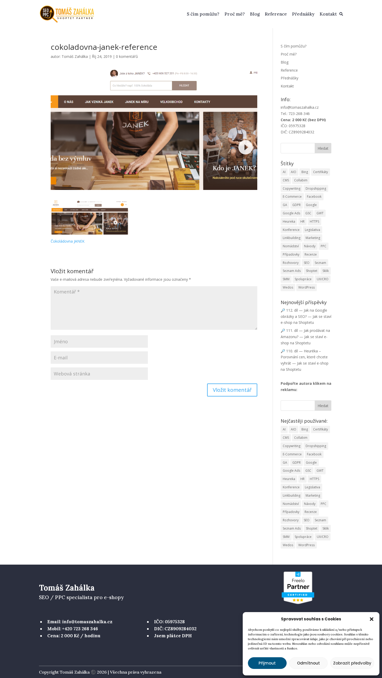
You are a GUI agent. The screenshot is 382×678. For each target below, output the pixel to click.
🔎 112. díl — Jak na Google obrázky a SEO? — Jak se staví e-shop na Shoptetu (306, 316)
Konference (291, 230)
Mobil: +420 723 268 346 (72, 629)
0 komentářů (127, 56)
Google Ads (291, 213)
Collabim (300, 180)
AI (284, 172)
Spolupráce (303, 279)
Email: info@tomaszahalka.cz (79, 622)
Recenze (311, 254)
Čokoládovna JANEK (67, 241)
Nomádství (291, 246)
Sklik (325, 271)
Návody (309, 246)
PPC (323, 246)
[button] (371, 619)
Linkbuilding (291, 238)
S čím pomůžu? (203, 14)
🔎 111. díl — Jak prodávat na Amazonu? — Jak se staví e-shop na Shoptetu (305, 336)
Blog (255, 14)
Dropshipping (316, 188)
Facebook (314, 196)
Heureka (289, 221)
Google (311, 205)
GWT (320, 213)
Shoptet (311, 271)
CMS (286, 180)
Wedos (288, 287)
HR (302, 221)
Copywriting (291, 188)
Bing (304, 172)
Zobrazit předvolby (352, 663)
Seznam (320, 263)
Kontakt (328, 14)
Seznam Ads (292, 271)
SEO (306, 263)
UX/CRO (322, 279)
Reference (276, 14)
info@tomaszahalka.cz (300, 107)
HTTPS (314, 221)
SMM (286, 279)
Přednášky (303, 14)
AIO (293, 172)
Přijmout (267, 663)
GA (285, 205)
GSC (308, 213)
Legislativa (312, 230)
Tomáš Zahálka (75, 56)
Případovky (291, 254)
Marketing (313, 238)
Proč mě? (235, 14)
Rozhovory (291, 263)
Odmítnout (308, 663)
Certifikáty (320, 172)
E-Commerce (292, 196)
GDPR (296, 205)
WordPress (306, 287)
